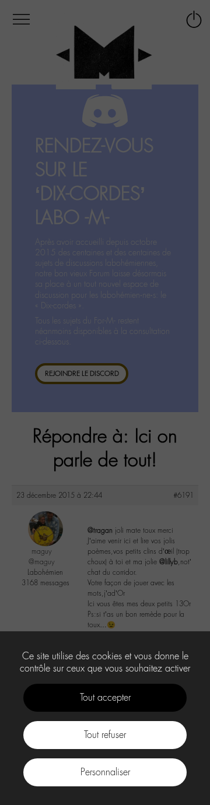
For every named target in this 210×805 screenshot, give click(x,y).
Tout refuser (105, 735)
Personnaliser (105, 772)
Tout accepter (105, 697)
